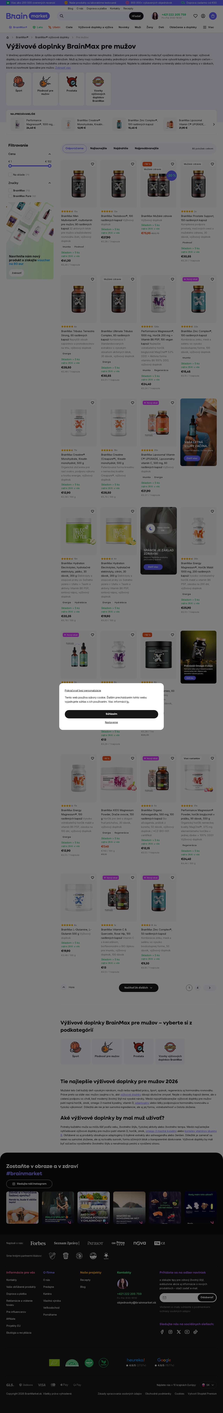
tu (127, 701)
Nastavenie (111, 722)
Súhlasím (111, 714)
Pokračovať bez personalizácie (83, 690)
